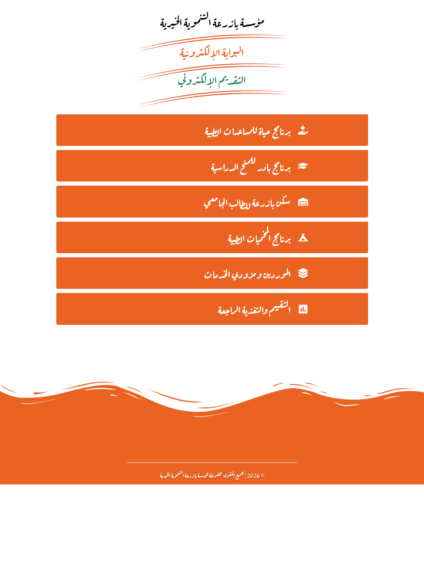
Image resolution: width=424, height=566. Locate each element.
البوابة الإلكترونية (212, 51)
